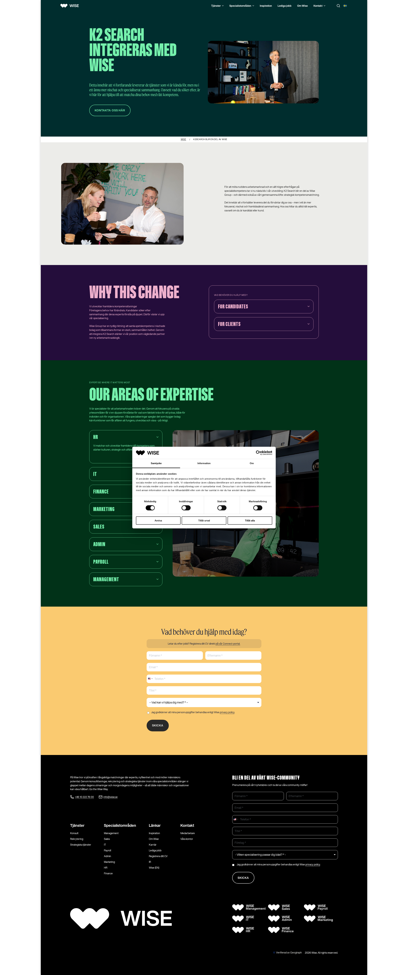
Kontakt (317, 6)
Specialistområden (240, 6)
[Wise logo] (70, 6)
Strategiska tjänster (80, 845)
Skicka (157, 725)
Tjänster (216, 6)
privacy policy (227, 712)
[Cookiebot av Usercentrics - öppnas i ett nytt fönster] (258, 452)
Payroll (107, 850)
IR (150, 862)
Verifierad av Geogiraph (289, 952)
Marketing (109, 862)
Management (111, 833)
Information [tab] (204, 463)
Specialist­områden (120, 825)
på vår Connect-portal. (228, 644)
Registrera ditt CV (158, 856)
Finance (108, 873)
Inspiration (266, 6)
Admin (107, 856)
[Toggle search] (338, 6)
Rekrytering (76, 839)
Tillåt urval (204, 520)
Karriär (153, 845)
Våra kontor (186, 839)
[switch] (186, 507)
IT (105, 845)
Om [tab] (252, 463)
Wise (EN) (154, 868)
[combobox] (150, 679)
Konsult (74, 833)
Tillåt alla (250, 520)
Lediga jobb (284, 6)
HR (105, 868)
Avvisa (158, 520)
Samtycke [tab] (156, 463)
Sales (107, 839)
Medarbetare (187, 833)
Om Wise (302, 6)
